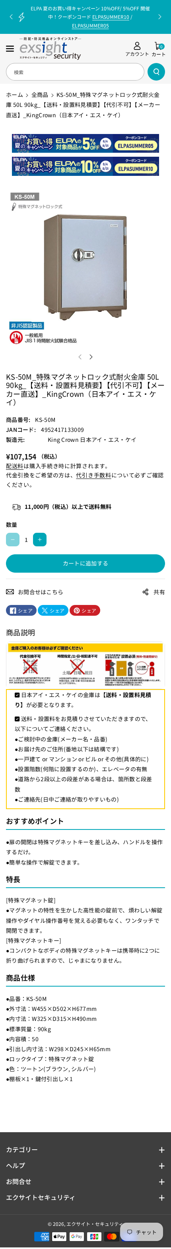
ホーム (14, 95)
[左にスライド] (80, 356)
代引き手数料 (93, 475)
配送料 (14, 466)
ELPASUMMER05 (90, 25)
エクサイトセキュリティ (41, 1197)
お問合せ (18, 1181)
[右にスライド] (91, 356)
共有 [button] (159, 592)
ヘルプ (15, 1165)
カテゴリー (22, 1149)
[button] (11, 48)
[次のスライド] (160, 16)
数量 (11, 524)
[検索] (156, 72)
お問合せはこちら (40, 592)
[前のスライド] (11, 16)
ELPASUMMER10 (110, 16)
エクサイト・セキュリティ (94, 1223)
